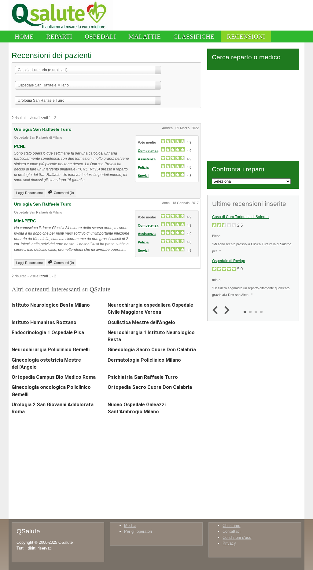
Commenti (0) (64, 193)
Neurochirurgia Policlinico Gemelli (51, 350)
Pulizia (143, 167)
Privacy (229, 543)
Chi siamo (231, 525)
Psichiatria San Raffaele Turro (143, 377)
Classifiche (193, 36)
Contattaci (232, 531)
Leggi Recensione (29, 193)
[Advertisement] (253, 114)
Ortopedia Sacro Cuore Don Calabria (150, 387)
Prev (216, 310)
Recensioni (246, 36)
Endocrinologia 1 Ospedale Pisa (48, 332)
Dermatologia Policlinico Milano (144, 360)
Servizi (143, 175)
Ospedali (100, 36)
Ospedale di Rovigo (228, 261)
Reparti (59, 36)
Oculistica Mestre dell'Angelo (141, 322)
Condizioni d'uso (237, 537)
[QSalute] (61, 29)
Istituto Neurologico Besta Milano (51, 305)
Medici (130, 525)
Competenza (148, 150)
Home (24, 36)
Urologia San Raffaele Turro (43, 129)
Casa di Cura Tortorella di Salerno (240, 217)
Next (225, 310)
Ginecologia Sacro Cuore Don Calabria (152, 350)
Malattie (144, 36)
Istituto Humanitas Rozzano (44, 322)
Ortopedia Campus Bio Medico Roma (54, 377)
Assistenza (147, 159)
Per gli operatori (138, 531)
